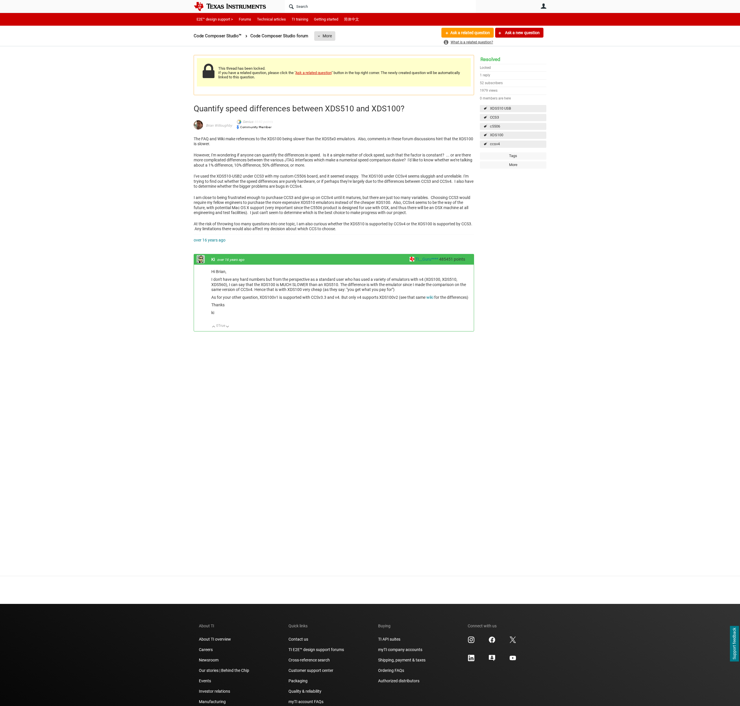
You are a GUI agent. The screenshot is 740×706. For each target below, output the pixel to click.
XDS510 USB (500, 108)
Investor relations (214, 691)
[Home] (234, 6)
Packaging (298, 681)
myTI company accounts (400, 649)
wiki (429, 297)
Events (205, 681)
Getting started (326, 19)
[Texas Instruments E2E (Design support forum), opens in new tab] (492, 660)
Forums (245, 19)
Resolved (490, 59)
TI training (300, 19)
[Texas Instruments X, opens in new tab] (512, 641)
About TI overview (215, 639)
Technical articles (271, 19)
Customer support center (310, 670)
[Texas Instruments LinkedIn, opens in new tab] (471, 660)
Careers (206, 649)
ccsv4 (495, 144)
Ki (213, 259)
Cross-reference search (309, 660)
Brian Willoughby (219, 125)
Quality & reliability (304, 691)
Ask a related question (470, 32)
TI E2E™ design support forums (316, 649)
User (543, 6)
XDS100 (496, 135)
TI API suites (389, 639)
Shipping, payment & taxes (402, 660)
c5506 (495, 126)
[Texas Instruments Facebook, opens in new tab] (492, 641)
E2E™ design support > (215, 19)
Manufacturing (212, 701)
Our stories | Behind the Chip (224, 670)
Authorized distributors (398, 681)
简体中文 (351, 19)
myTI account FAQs (305, 701)
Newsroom (209, 660)
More (327, 36)
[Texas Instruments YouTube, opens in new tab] (512, 660)
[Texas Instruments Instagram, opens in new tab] (471, 641)
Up (213, 327)
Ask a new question (522, 32)
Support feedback (734, 644)
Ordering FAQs (391, 670)
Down (227, 327)
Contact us (298, 639)
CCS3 (494, 117)
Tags (513, 156)
